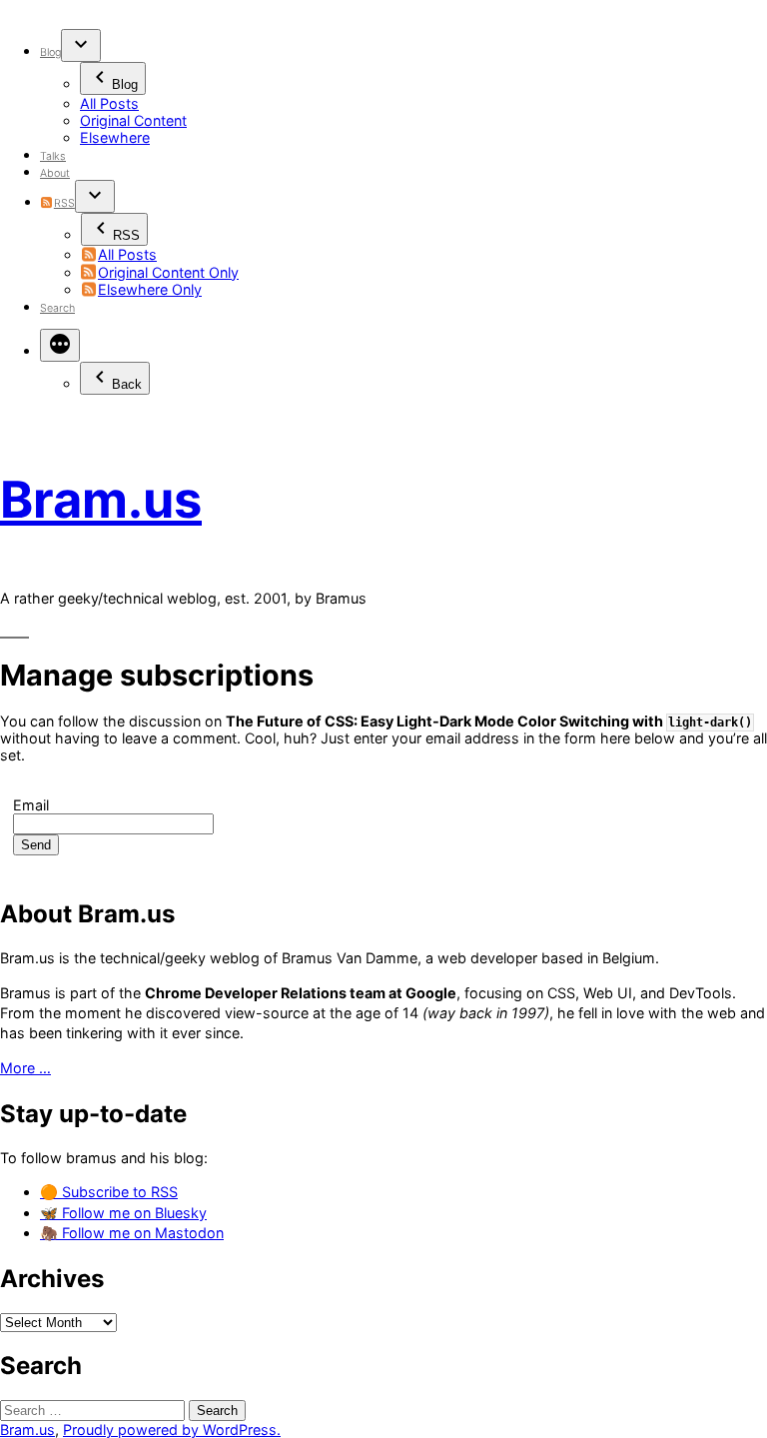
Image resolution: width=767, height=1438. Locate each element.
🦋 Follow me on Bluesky (123, 1212)
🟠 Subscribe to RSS (109, 1191)
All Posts (109, 103)
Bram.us (101, 499)
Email (31, 804)
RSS (64, 203)
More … (25, 1067)
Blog (50, 52)
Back (127, 384)
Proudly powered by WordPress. (172, 1429)
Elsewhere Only (150, 289)
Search (57, 308)
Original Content (133, 120)
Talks (53, 156)
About (55, 173)
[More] (60, 345)
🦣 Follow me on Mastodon (132, 1232)
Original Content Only (168, 272)
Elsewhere (115, 137)
